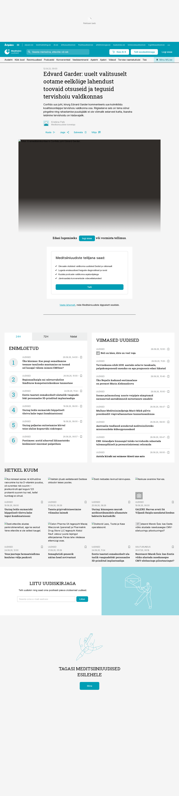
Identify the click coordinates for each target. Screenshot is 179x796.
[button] (46, 599)
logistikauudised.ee (156, 45)
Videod (112, 59)
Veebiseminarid (80, 59)
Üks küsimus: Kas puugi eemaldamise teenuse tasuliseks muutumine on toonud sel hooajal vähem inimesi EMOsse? (46, 364)
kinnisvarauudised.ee (136, 45)
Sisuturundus (143, 547)
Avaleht (8, 59)
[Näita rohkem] (169, 45)
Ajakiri (103, 59)
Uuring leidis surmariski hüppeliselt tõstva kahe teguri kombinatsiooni (18, 512)
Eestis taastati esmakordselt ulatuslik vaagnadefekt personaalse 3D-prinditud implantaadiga (111, 557)
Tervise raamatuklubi (129, 59)
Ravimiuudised (34, 59)
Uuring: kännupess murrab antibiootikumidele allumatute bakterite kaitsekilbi (109, 512)
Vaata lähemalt (67, 305)
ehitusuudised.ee (68, 45)
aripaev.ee (29, 45)
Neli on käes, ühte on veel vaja (118, 353)
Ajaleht (94, 59)
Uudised (26, 357)
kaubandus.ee (119, 45)
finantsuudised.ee (85, 45)
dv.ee (56, 45)
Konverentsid (63, 59)
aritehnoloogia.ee (103, 45)
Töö (145, 59)
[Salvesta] (81, 357)
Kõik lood (19, 59)
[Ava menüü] (18, 45)
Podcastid (49, 59)
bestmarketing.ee (43, 45)
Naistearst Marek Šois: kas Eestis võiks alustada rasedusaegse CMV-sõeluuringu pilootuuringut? (154, 557)
